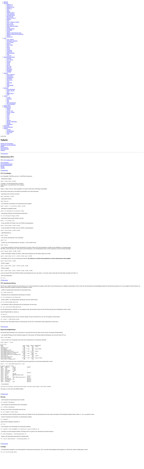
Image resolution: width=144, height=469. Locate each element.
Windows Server (10, 12)
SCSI (8, 116)
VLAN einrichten (11, 104)
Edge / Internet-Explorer (12, 26)
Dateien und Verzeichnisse (7, 143)
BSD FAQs (9, 69)
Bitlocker (9, 19)
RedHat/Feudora (10, 53)
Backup (2, 166)
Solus (8, 54)
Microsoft (6, 3)
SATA (8, 115)
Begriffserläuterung (8, 127)
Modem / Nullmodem (12, 121)
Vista (8, 10)
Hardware (6, 88)
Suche (8, 133)
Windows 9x (10, 36)
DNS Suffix (6, 125)
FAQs (8, 20)
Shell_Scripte (10, 45)
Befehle (2, 146)
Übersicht (9, 58)
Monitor (8, 123)
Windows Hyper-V (11, 18)
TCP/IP (5, 96)
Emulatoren (9, 78)
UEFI (8, 94)
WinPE (8, 27)
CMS (8, 81)
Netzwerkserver (4, 147)
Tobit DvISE (10, 75)
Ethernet (9, 108)
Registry (9, 35)
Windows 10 (10, 6)
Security (8, 62)
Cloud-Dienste (10, 85)
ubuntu (8, 49)
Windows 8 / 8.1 (10, 7)
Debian (8, 47)
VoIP (8, 86)
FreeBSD (9, 71)
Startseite (6, 1)
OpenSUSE (9, 51)
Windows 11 (10, 4)
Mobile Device (10, 93)
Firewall (8, 43)
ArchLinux (9, 50)
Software (6, 73)
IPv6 (8, 100)
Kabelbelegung (7, 106)
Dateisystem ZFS (5, 149)
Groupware (9, 82)
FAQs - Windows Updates (13, 22)
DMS (8, 84)
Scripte (8, 31)
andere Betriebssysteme (9, 57)
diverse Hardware (11, 89)
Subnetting (9, 98)
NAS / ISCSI (10, 59)
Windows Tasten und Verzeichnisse (15, 34)
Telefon (8, 109)
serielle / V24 (10, 110)
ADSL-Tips (9, 132)
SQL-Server (9, 80)
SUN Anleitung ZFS (8, 160)
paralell (8, 113)
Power (8, 117)
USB (8, 119)
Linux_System (10, 42)
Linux (5, 38)
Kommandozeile (10, 28)
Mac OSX (9, 66)
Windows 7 (9, 8)
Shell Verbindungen (11, 102)
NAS (8, 92)
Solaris (8, 63)
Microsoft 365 (10, 16)
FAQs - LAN (10, 23)
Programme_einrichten (12, 40)
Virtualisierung (10, 77)
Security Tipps (7, 105)
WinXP (8, 11)
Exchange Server (11, 15)
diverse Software (11, 74)
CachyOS (9, 55)
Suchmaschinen (10, 131)
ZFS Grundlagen (5, 162)
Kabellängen (10, 124)
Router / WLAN (10, 90)
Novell (8, 65)
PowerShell (9, 30)
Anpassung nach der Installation (8, 145)
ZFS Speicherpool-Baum (6, 163)
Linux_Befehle (10, 39)
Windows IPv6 (10, 24)
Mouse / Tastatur (10, 112)
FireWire (9, 120)
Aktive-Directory (11, 14)
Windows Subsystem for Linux (14, 32)
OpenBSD (9, 70)
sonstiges (6, 128)
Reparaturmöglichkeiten (6, 165)
